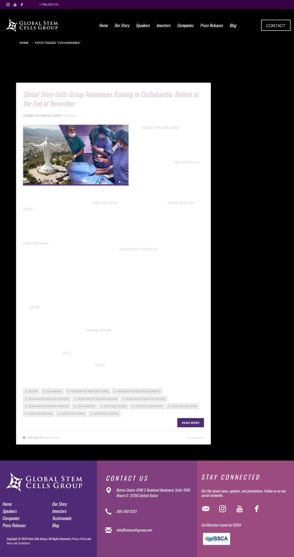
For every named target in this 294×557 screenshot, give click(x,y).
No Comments (195, 437)
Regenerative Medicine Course (89, 391)
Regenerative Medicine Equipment (139, 391)
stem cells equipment (149, 406)
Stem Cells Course (115, 406)
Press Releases (51, 437)
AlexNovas (68, 115)
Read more (190, 423)
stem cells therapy (73, 413)
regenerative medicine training (48, 406)
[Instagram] (8, 4)
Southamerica (86, 406)
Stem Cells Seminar (40, 413)
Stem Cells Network (184, 406)
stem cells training (106, 413)
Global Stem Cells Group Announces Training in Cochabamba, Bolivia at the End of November (110, 98)
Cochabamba (54, 391)
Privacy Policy (78, 538)
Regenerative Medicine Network (49, 398)
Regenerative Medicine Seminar (97, 398)
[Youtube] (14, 4)
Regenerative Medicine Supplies (145, 398)
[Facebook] (21, 4)
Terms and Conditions (18, 543)
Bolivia (33, 391)
